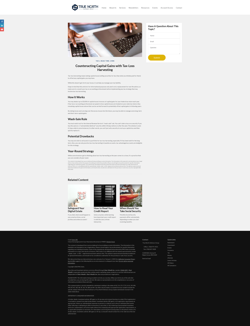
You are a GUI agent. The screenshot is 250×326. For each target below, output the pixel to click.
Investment (171, 245)
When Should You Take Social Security (130, 210)
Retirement (171, 242)
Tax (168, 253)
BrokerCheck (111, 242)
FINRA (122, 270)
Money (169, 255)
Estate (169, 248)
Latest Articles (172, 260)
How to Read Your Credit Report (103, 210)
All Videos (170, 263)
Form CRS (75, 240)
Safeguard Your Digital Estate (76, 210)
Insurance (170, 250)
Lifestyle (170, 258)
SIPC (126, 270)
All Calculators (171, 265)
